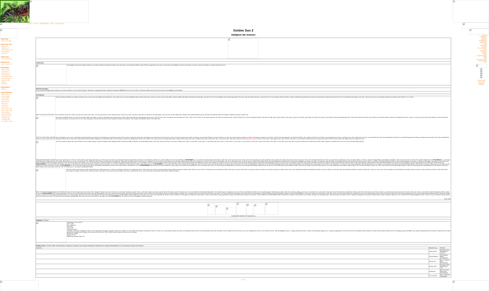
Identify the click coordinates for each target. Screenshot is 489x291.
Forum (36, 23)
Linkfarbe (481, 84)
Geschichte (59, 23)
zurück (243, 279)
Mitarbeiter (44, 23)
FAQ (52, 23)
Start (30, 23)
